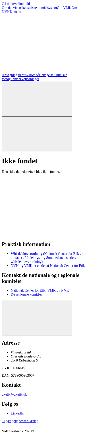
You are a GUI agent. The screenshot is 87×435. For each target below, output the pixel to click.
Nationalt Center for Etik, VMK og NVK (40, 290)
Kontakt (15, 12)
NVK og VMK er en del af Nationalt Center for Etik (48, 266)
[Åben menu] (37, 134)
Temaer (16, 79)
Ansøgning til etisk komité (20, 75)
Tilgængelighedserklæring (20, 421)
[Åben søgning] (37, 98)
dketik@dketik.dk (14, 394)
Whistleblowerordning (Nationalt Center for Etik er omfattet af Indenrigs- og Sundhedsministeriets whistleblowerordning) (47, 257)
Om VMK (64, 8)
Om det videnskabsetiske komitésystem (29, 8)
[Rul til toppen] (37, 317)
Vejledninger (30, 79)
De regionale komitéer (26, 294)
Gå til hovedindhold (16, 4)
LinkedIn (17, 413)
